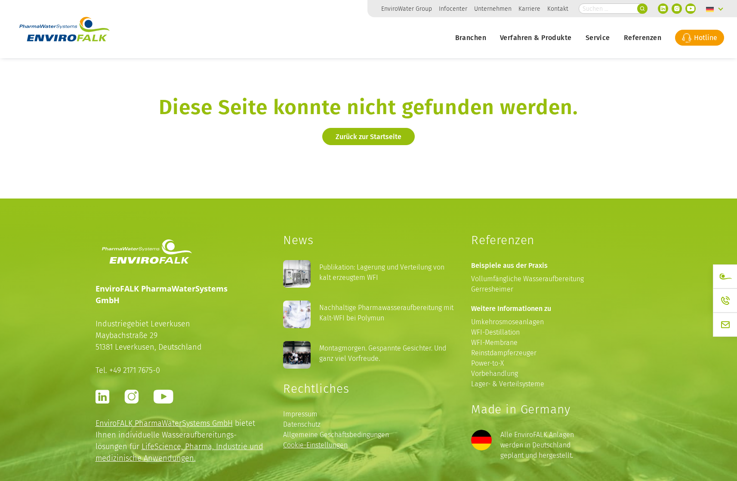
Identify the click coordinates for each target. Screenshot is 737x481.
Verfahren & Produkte (536, 37)
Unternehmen (493, 8)
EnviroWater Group (406, 8)
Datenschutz (302, 424)
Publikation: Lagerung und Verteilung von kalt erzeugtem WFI (381, 272)
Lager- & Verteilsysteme (507, 384)
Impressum (300, 414)
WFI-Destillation (495, 332)
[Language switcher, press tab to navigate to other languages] (714, 8)
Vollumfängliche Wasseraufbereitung (527, 279)
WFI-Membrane (494, 343)
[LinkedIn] (663, 8)
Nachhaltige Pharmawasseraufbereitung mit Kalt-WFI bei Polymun (386, 313)
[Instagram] (677, 8)
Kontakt (557, 8)
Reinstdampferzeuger (504, 353)
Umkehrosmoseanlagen (507, 322)
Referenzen (642, 37)
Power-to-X (487, 363)
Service (598, 37)
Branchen (470, 37)
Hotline (704, 37)
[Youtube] (690, 8)
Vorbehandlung (494, 374)
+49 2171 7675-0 (134, 370)
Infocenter (453, 8)
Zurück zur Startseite (368, 136)
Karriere (529, 8)
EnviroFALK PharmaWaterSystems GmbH (164, 423)
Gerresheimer (492, 289)
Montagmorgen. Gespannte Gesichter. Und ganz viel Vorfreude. (382, 353)
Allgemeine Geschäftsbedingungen (336, 435)
